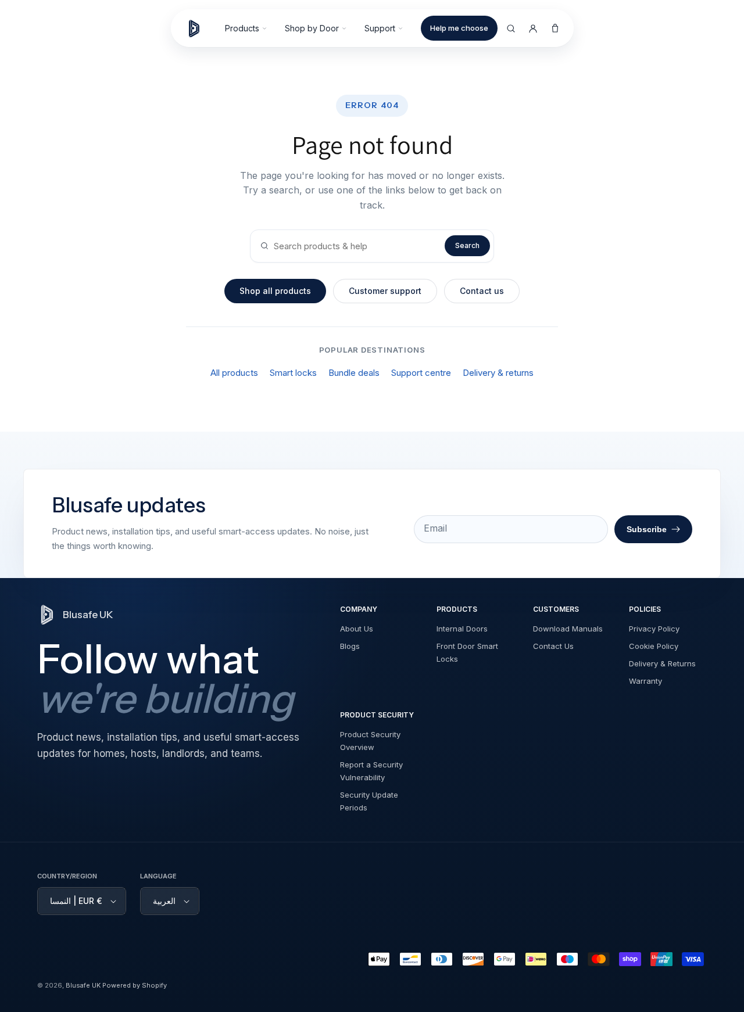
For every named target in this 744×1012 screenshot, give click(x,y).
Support (379, 28)
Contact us (482, 291)
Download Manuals (568, 628)
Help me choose (459, 28)
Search (467, 245)
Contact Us (553, 646)
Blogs (350, 646)
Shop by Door (312, 28)
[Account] (533, 28)
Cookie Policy (653, 646)
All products (234, 372)
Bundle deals (354, 372)
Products (242, 28)
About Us (356, 628)
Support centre (421, 372)
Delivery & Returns (662, 663)
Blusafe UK (83, 985)
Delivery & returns (498, 372)
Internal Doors (462, 628)
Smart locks (293, 372)
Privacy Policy (654, 628)
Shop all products (275, 291)
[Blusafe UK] (199, 28)
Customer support (385, 291)
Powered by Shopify (134, 985)
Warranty (645, 681)
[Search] (511, 28)
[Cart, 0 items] (555, 28)
